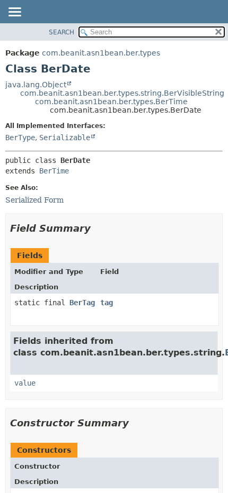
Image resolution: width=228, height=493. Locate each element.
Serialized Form (34, 200)
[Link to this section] (98, 228)
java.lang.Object (35, 84)
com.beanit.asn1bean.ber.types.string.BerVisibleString (122, 93)
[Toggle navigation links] (14, 12)
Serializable (64, 137)
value (25, 383)
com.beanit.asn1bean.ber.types (101, 53)
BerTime (54, 171)
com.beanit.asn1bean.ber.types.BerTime (111, 101)
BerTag (82, 302)
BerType (20, 137)
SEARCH (61, 32)
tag (106, 302)
